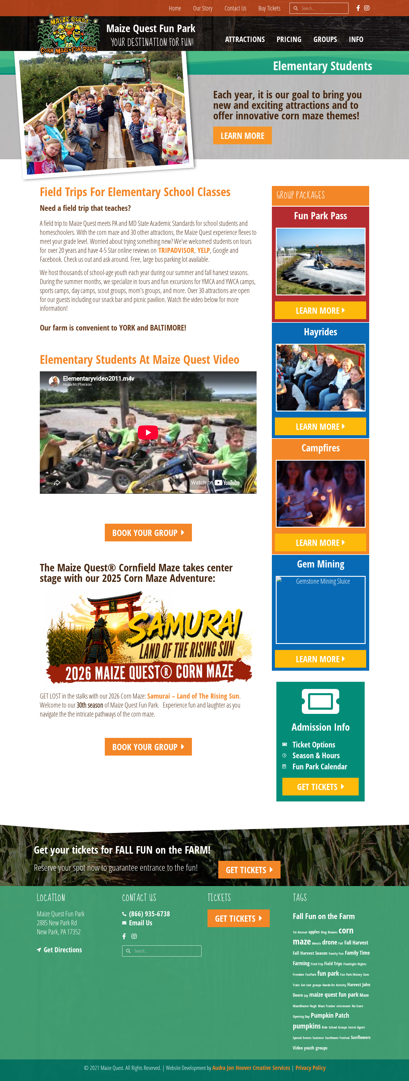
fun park (328, 973)
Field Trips (333, 963)
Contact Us (235, 8)
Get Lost (306, 985)
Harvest (354, 984)
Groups (325, 39)
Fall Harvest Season (310, 953)
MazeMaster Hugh (305, 1006)
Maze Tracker (326, 1006)
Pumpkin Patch (330, 1015)
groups (317, 985)
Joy (306, 995)
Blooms (332, 932)
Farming (301, 963)
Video (298, 1048)
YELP (204, 250)
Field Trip (317, 964)
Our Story (203, 8)
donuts (316, 943)
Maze (364, 995)
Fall (340, 943)
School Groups (338, 1027)
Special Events (302, 1038)
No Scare (357, 1006)
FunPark (310, 974)
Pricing (289, 39)
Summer (318, 1038)
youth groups (316, 1048)
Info (356, 39)
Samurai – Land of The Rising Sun (193, 696)
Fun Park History (351, 974)
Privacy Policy (310, 1068)
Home (175, 8)
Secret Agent (356, 1027)
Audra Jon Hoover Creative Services (251, 1068)
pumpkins (307, 1026)
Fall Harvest (356, 942)
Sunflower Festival (337, 1038)
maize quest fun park (333, 994)
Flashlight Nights (354, 964)
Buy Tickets (269, 8)
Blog (324, 932)
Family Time (357, 952)
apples (314, 932)
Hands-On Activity (334, 985)
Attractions (245, 39)
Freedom (298, 974)
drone (329, 942)
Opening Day (301, 1016)
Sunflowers (361, 1037)
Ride (325, 1027)
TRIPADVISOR (176, 250)
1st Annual (300, 932)
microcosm (344, 1006)
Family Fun (336, 953)
